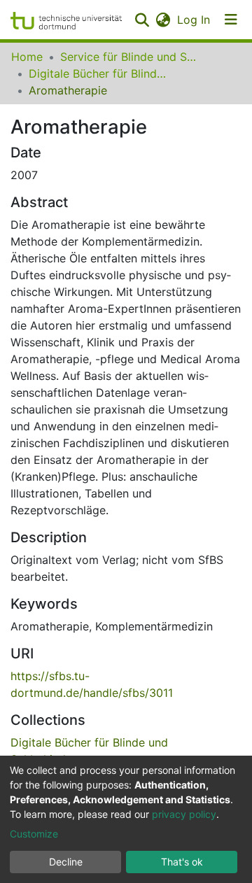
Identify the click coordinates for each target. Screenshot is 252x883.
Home (27, 57)
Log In (194, 20)
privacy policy (184, 814)
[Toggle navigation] (230, 19)
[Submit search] (141, 19)
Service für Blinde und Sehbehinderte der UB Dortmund (130, 57)
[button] (163, 19)
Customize (34, 834)
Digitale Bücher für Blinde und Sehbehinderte (99, 73)
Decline (66, 862)
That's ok (182, 862)
